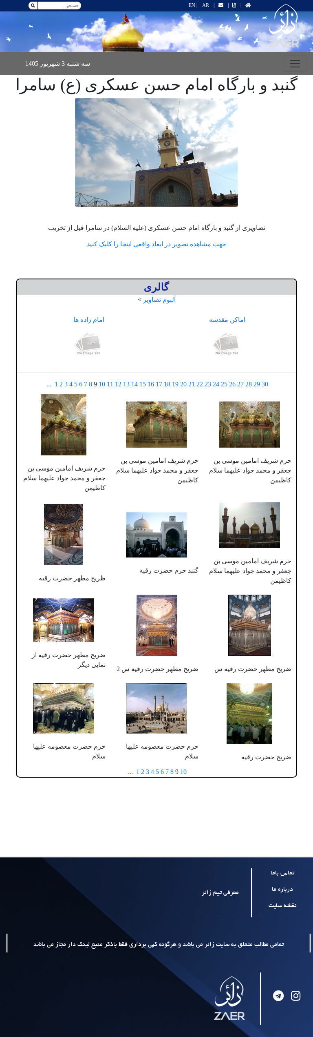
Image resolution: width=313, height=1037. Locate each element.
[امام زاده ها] (88, 344)
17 (159, 384)
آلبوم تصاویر (159, 299)
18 (167, 384)
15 (142, 384)
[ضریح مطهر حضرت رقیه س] (249, 624)
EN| (193, 5)
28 (248, 384)
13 (126, 384)
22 (199, 384)
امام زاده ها (88, 319)
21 (191, 384)
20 (183, 384)
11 (110, 384)
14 (134, 384)
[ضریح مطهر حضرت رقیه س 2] (156, 624)
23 (208, 384)
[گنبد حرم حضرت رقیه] (156, 534)
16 (151, 384)
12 (118, 384)
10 (102, 384)
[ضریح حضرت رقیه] (249, 712)
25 (224, 384)
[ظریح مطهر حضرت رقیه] (63, 534)
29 (256, 384)
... (48, 384)
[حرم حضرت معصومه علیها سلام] (156, 707)
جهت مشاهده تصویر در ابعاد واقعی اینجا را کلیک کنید (156, 244)
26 (232, 384)
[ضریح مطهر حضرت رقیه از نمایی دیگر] (63, 619)
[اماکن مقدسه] (227, 344)
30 (265, 384)
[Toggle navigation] (295, 64)
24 (216, 384)
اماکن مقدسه (227, 319)
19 (175, 384)
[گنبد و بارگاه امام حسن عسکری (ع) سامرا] (156, 152)
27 (240, 384)
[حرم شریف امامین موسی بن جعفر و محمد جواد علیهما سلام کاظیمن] (249, 423)
